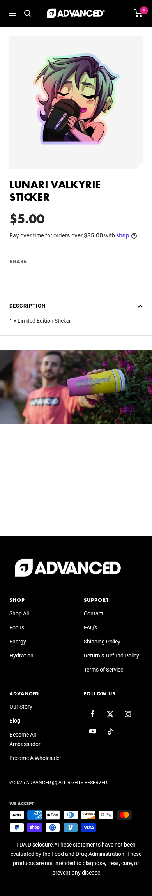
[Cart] (138, 13)
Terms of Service (103, 669)
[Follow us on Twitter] (110, 714)
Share (18, 261)
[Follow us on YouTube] (92, 731)
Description (27, 306)
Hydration (21, 655)
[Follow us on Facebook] (92, 714)
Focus (16, 627)
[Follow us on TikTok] (110, 731)
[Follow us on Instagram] (127, 714)
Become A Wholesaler (35, 758)
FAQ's (90, 627)
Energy (17, 641)
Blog (14, 721)
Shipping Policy (102, 641)
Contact (93, 613)
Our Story (20, 706)
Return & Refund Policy (111, 655)
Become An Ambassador (25, 739)
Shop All (19, 613)
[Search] (27, 13)
